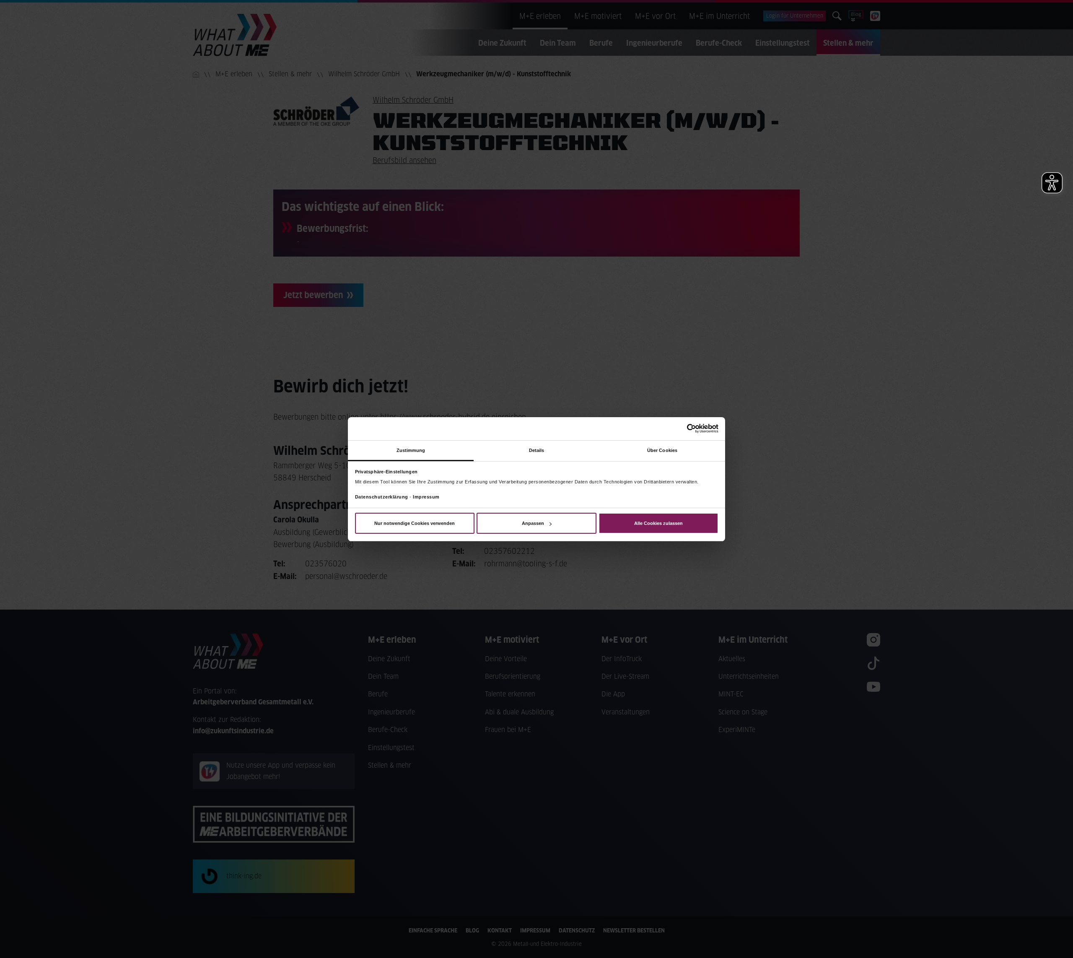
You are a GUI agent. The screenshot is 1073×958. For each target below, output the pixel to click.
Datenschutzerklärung (381, 496)
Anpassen (533, 523)
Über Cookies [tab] (662, 449)
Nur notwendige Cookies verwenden (414, 523)
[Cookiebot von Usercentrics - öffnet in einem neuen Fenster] (681, 428)
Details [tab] (536, 449)
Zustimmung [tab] (411, 449)
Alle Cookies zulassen (658, 523)
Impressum (426, 496)
